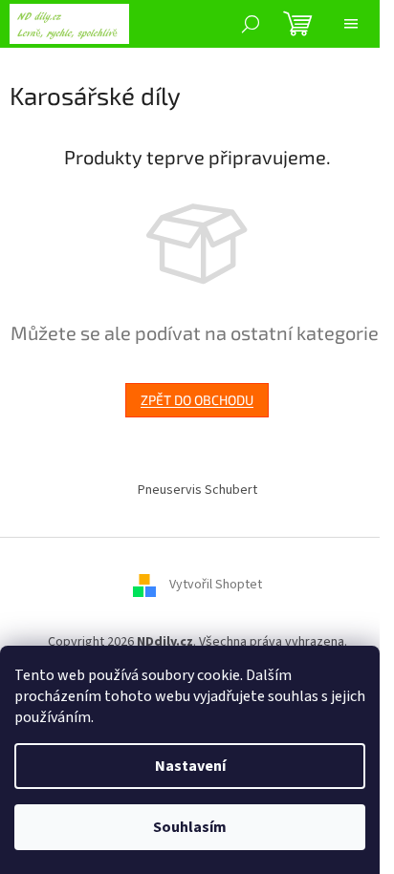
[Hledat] (250, 24)
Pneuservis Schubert (197, 490)
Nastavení (190, 766)
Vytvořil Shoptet (215, 584)
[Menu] (351, 24)
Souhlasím (190, 827)
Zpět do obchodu (197, 400)
